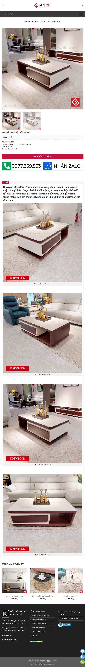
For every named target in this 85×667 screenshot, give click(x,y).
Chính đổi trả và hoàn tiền (41, 615)
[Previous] (6, 69)
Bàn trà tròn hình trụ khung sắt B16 (42, 596)
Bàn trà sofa (36, 21)
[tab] (5, 182)
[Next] (79, 69)
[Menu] (3, 5)
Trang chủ (27, 21)
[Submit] (81, 14)
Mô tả (5, 182)
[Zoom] (4, 108)
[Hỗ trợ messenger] (82, 653)
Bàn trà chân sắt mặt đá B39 (14, 596)
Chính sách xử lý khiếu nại (69, 618)
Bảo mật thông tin (38, 628)
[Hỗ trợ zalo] (82, 658)
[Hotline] (82, 664)
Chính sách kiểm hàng (39, 624)
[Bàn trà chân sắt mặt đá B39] (14, 580)
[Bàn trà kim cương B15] (70, 580)
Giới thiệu (35, 636)
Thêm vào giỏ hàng (42, 156)
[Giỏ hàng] (82, 5)
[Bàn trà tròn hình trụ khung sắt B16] (42, 580)
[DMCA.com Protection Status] (36, 641)
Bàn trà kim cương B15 (70, 596)
